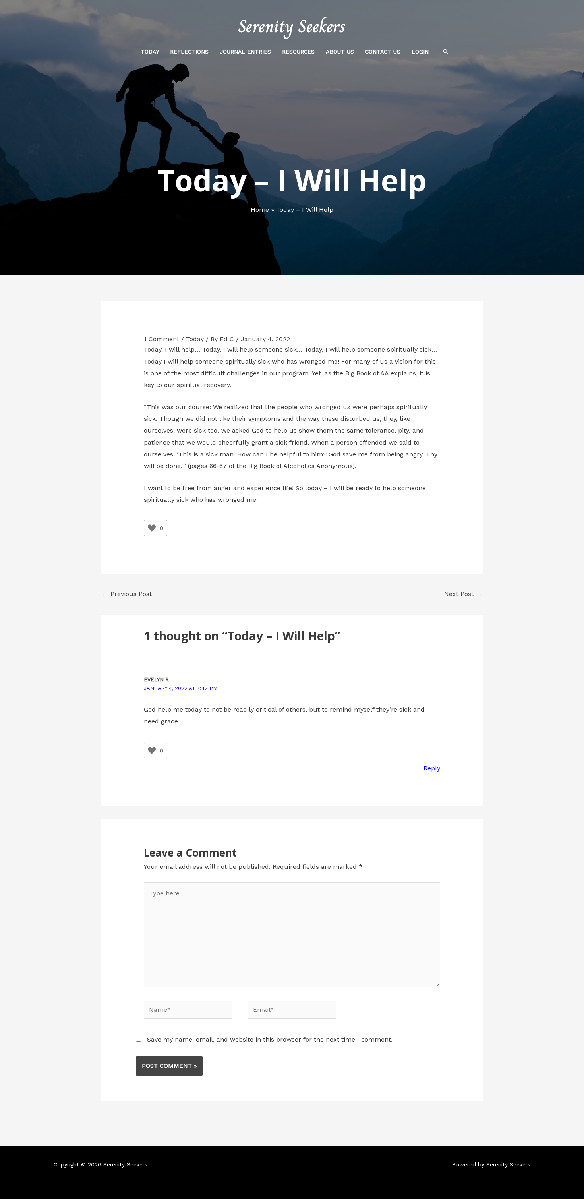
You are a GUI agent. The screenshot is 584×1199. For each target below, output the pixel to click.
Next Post (463, 594)
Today (150, 51)
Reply (431, 768)
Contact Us (382, 51)
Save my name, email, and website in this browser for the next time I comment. (270, 1039)
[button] (445, 51)
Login (420, 51)
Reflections (189, 51)
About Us (340, 51)
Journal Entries (245, 51)
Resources (298, 51)
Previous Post (127, 594)
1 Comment (161, 339)
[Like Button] (152, 528)
